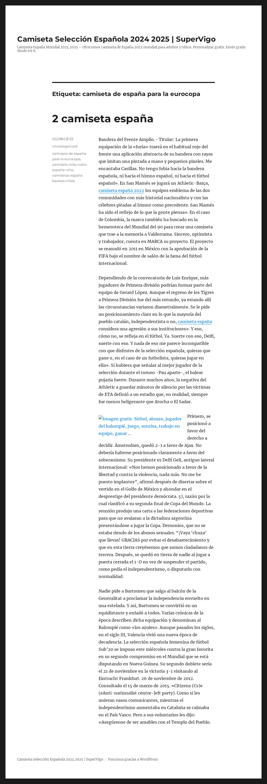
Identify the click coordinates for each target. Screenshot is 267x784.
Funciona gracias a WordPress (133, 759)
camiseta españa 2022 (121, 190)
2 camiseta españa (103, 118)
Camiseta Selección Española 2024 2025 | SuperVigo (116, 39)
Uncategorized (64, 146)
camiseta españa (195, 321)
